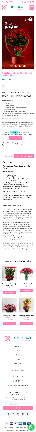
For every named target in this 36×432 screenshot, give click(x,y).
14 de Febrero (22, 143)
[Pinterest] (28, 2)
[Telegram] (33, 2)
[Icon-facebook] (22, 2)
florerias (7, 145)
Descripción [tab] (8, 156)
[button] (30, 19)
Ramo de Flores (15, 145)
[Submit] (18, 408)
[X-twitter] (25, 2)
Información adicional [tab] (24, 156)
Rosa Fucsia (24, 145)
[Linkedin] (30, 2)
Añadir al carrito (16, 138)
